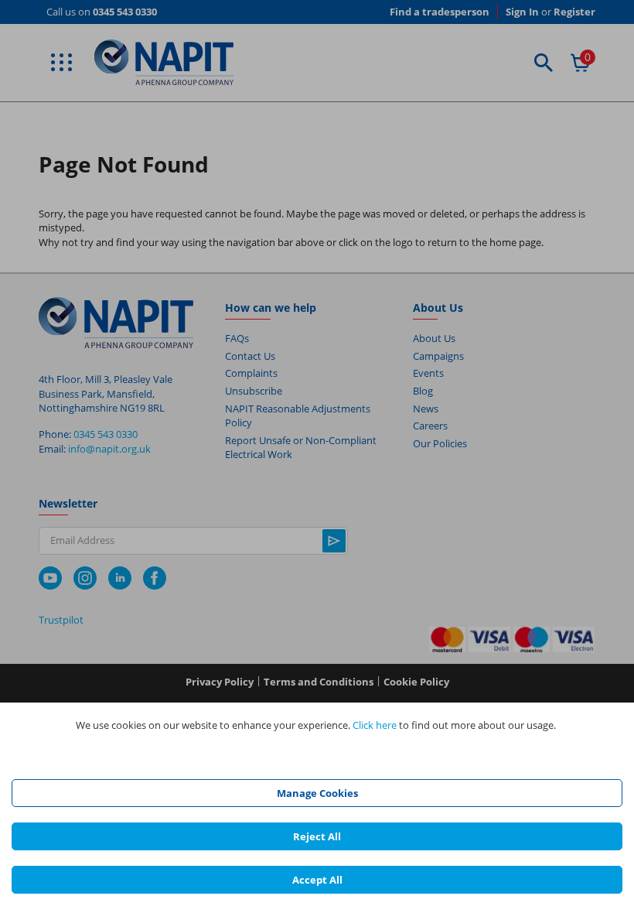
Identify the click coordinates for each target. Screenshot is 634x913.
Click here (375, 725)
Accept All (317, 880)
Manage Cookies (317, 793)
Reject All (317, 836)
